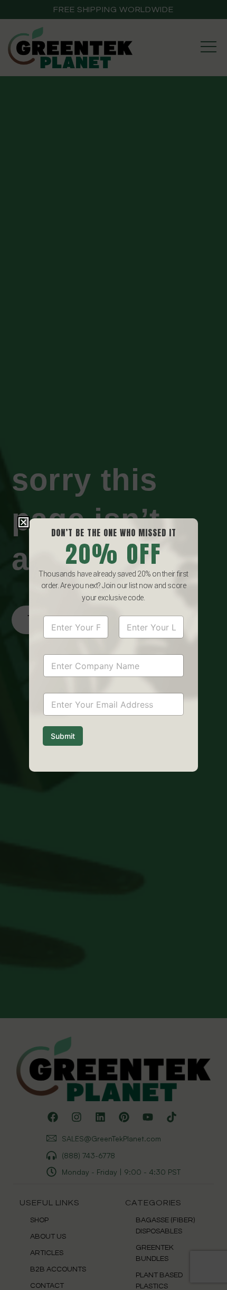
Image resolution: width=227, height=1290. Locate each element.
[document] (113, 645)
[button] (23, 522)
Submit (63, 735)
